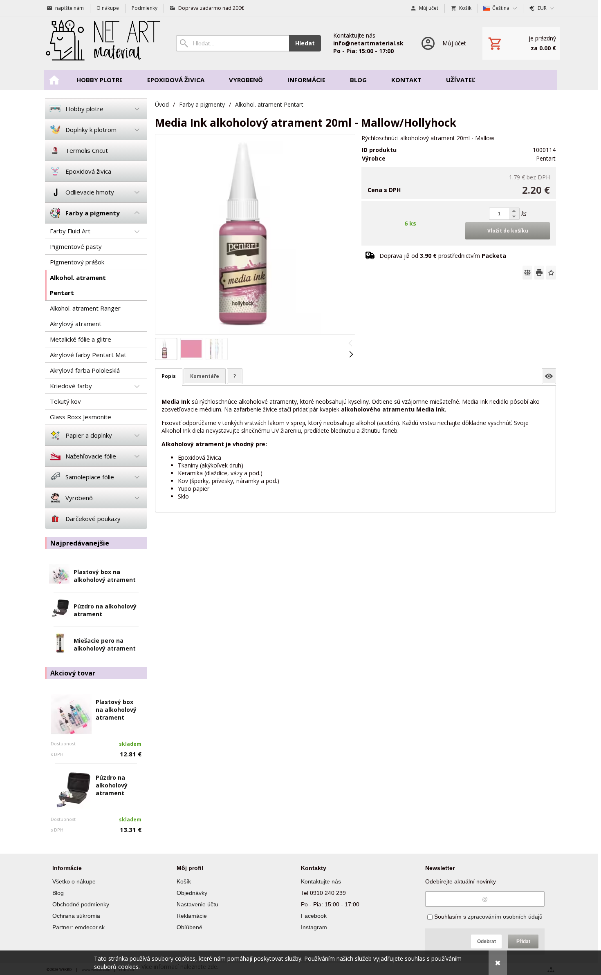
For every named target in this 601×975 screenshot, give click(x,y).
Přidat (523, 941)
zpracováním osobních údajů (505, 916)
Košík (184, 881)
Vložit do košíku (507, 230)
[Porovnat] (527, 273)
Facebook (314, 915)
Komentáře (204, 376)
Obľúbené (189, 927)
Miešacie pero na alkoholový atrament (105, 644)
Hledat (305, 43)
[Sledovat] (549, 376)
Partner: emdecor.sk (78, 927)
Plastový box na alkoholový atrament (105, 576)
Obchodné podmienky (80, 904)
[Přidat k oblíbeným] (551, 273)
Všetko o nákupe (74, 881)
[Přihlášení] (443, 43)
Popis (168, 376)
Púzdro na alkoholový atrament (112, 785)
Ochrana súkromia (76, 915)
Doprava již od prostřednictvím (442, 255)
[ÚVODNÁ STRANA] (54, 80)
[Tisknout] (539, 273)
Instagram (314, 927)
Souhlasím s (488, 916)
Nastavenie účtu (197, 904)
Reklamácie (192, 915)
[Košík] (521, 43)
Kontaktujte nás (321, 881)
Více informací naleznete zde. (179, 967)
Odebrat (486, 941)
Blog (58, 893)
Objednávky (192, 893)
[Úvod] (102, 43)
